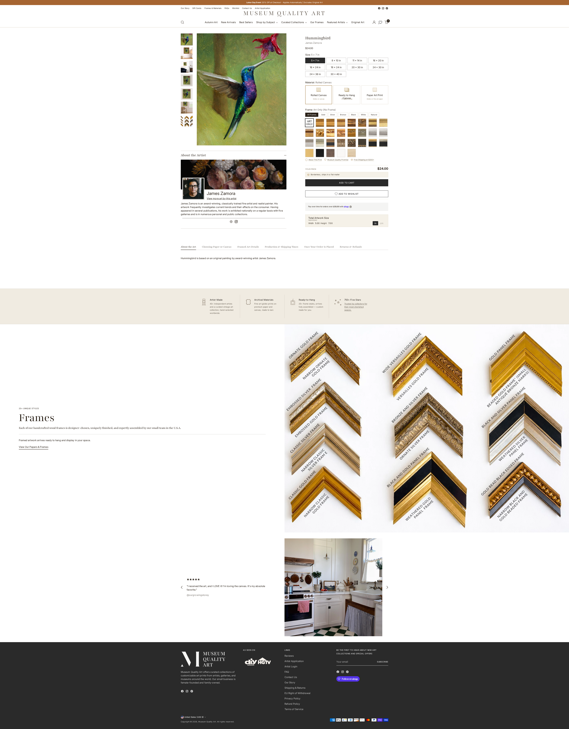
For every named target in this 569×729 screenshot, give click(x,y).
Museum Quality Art (207, 722)
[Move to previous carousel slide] (378, 278)
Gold (323, 115)
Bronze (343, 115)
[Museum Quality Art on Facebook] (379, 8)
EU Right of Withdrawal (297, 693)
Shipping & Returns (294, 687)
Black (353, 115)
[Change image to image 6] (187, 108)
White (363, 115)
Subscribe (382, 662)
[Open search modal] (182, 22)
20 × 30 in (357, 67)
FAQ (286, 671)
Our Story (289, 682)
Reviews (289, 655)
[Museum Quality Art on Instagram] (383, 8)
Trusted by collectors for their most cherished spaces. (355, 307)
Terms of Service (293, 709)
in (375, 223)
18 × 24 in (336, 67)
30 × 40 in (336, 74)
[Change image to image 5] (187, 94)
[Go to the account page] (374, 22)
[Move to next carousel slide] (385, 278)
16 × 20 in (378, 60)
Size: (312, 54)
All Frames (311, 115)
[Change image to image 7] (187, 121)
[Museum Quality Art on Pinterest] (387, 8)
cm (381, 223)
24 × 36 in (315, 74)
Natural (374, 115)
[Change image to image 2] (187, 53)
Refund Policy (292, 703)
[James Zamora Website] (231, 222)
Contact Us (290, 677)
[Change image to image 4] (187, 80)
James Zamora (313, 42)
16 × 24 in (315, 67)
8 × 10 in (336, 60)
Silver (332, 115)
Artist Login (290, 666)
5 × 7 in (315, 60)
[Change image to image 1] (187, 39)
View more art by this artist (221, 198)
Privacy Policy (292, 698)
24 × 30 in (378, 67)
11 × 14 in (357, 60)
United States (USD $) (194, 717)
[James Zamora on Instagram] (236, 222)
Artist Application (294, 661)
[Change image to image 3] (187, 67)
